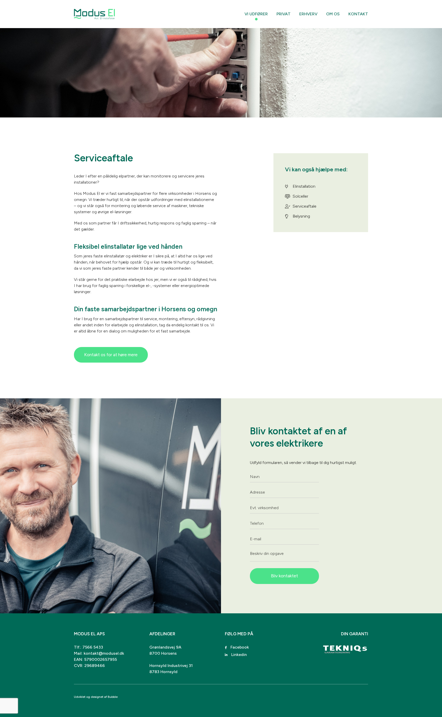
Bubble (113, 697)
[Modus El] (94, 14)
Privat (284, 13)
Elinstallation (304, 186)
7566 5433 (92, 647)
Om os (333, 13)
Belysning (301, 216)
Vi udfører (256, 13)
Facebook (239, 647)
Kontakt (358, 13)
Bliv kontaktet (284, 575)
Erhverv (308, 13)
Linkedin (238, 654)
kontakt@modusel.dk (104, 653)
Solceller (300, 196)
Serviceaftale (304, 206)
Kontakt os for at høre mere (111, 354)
